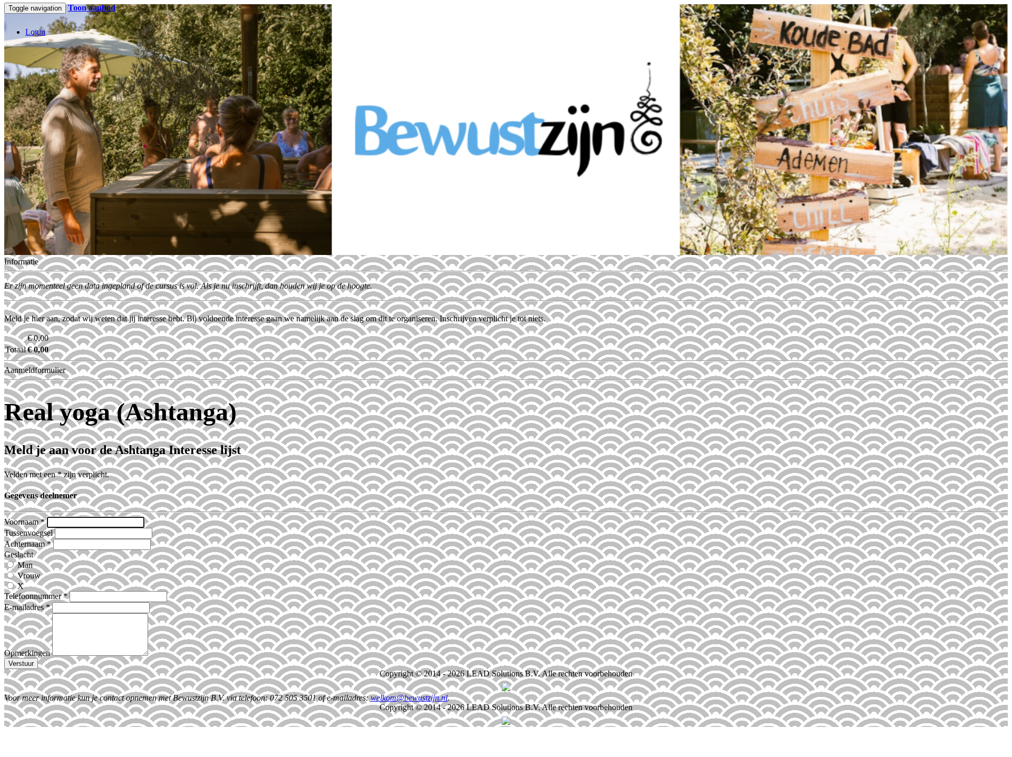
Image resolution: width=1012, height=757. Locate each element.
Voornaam (24, 521)
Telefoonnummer (35, 596)
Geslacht (18, 554)
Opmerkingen (27, 652)
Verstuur (21, 663)
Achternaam (27, 543)
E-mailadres (27, 607)
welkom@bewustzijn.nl (409, 697)
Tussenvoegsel (28, 532)
